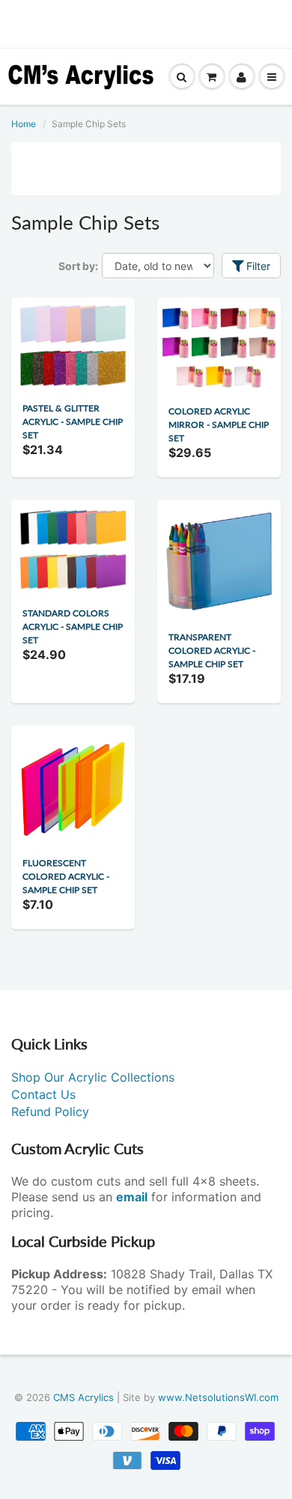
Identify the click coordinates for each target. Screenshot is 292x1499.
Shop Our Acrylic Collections (92, 1077)
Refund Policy (50, 1111)
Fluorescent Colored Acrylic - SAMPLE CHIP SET (65, 876)
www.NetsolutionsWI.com (218, 1397)
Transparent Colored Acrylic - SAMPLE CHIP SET (211, 650)
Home (23, 123)
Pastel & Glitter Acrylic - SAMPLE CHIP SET (72, 421)
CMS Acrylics (83, 1397)
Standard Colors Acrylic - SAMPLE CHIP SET (72, 626)
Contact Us (43, 1094)
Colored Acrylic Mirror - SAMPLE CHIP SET (218, 424)
